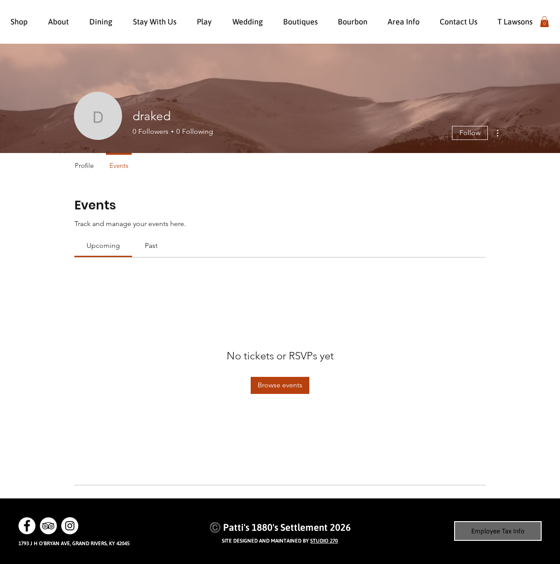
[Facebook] (26, 525)
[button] (544, 21)
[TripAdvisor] (48, 525)
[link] (103, 245)
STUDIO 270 (324, 541)
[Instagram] (69, 525)
